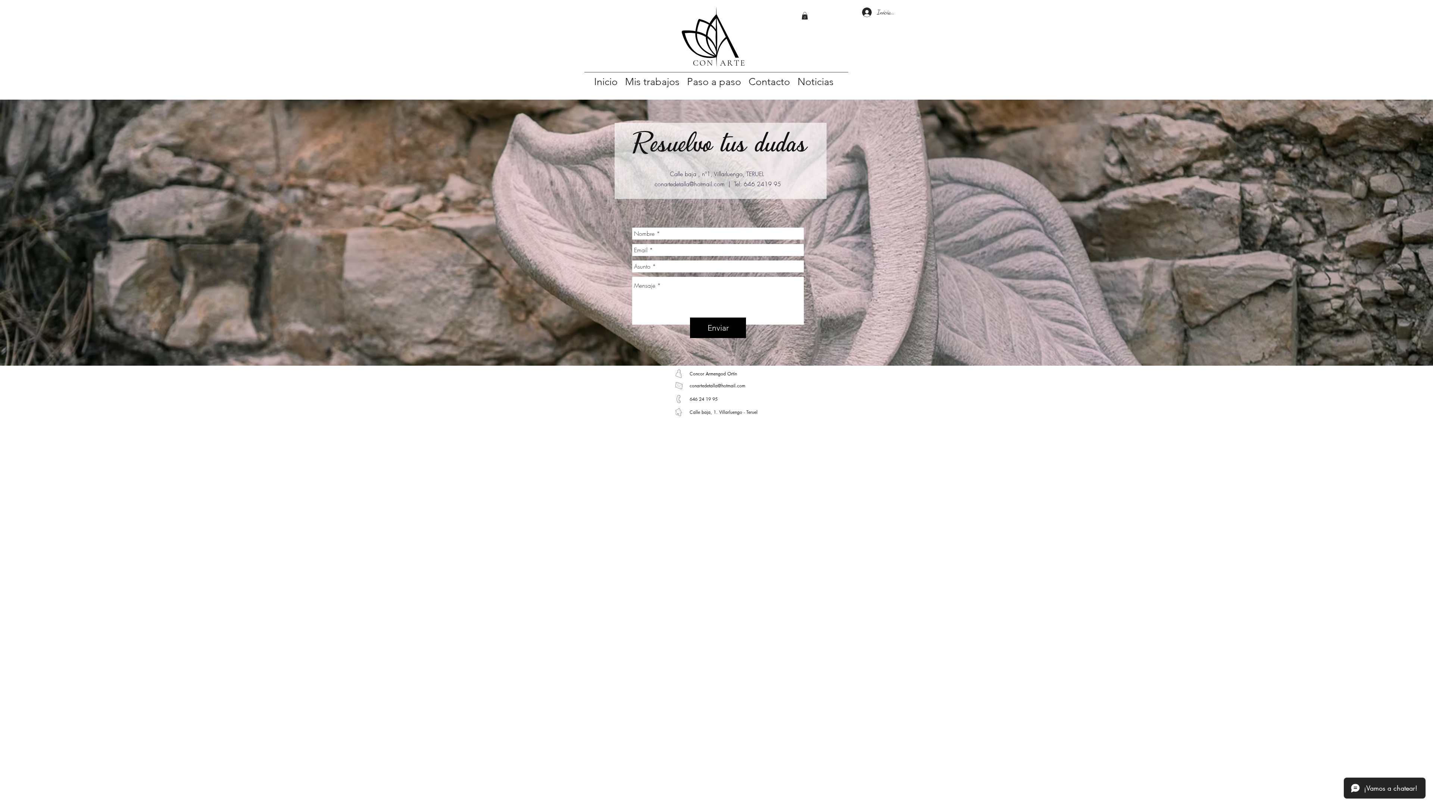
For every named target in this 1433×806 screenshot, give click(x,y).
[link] (805, 15)
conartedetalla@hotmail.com (690, 184)
